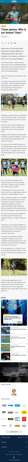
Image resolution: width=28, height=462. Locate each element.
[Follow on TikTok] (18, 437)
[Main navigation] (1, 1)
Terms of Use (11, 451)
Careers (6, 454)
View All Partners (14, 431)
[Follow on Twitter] (23, 437)
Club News (3, 26)
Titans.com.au (4, 36)
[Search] (26, 1)
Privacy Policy (16, 451)
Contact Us (13, 454)
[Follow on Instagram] (25, 437)
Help (10, 454)
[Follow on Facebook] (21, 437)
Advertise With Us (19, 454)
